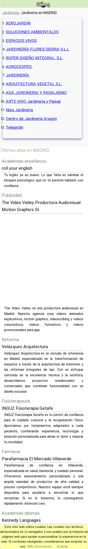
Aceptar (62, 546)
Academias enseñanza (24, 161)
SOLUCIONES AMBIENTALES (32, 31)
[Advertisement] (44, 259)
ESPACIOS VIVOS (21, 40)
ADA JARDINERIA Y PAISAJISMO (36, 92)
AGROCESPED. (19, 66)
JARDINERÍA (17, 75)
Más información (40, 546)
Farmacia (11, 451)
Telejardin (14, 127)
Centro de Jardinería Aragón (31, 118)
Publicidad (12, 195)
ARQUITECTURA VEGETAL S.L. (34, 83)
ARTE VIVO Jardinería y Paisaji (33, 101)
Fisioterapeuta (16, 401)
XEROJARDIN (18, 23)
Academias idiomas (21, 513)
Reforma (10, 339)
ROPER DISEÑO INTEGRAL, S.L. (34, 57)
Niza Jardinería (19, 109)
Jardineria (10, 13)
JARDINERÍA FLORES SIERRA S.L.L (37, 49)
